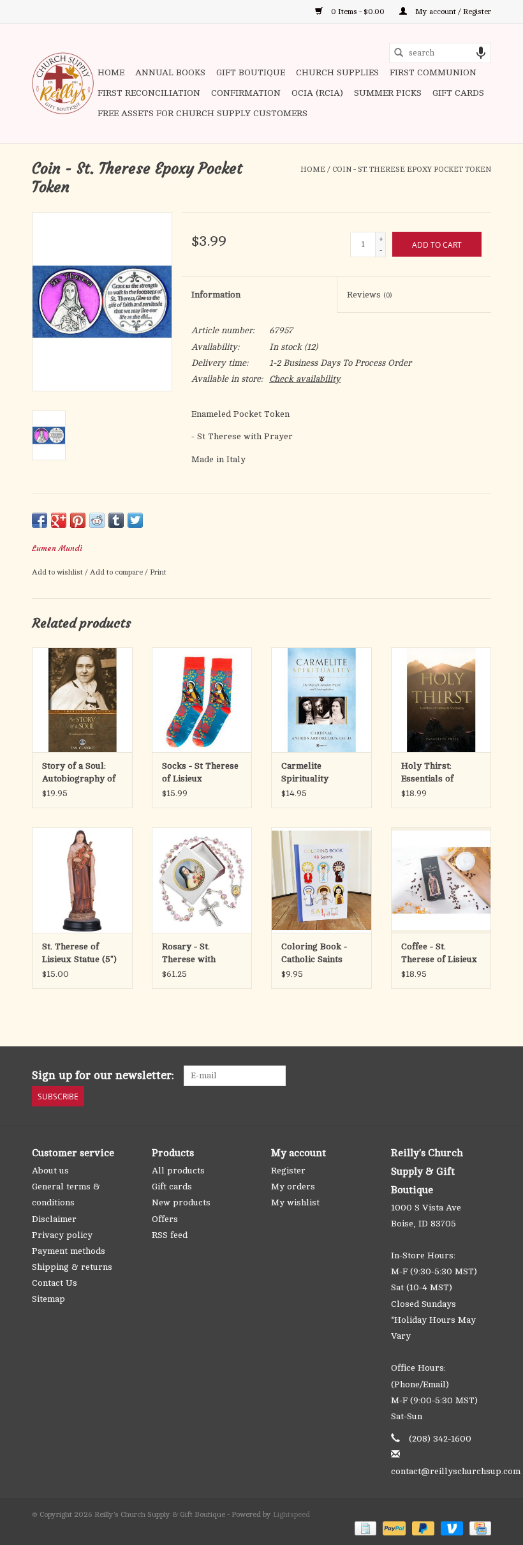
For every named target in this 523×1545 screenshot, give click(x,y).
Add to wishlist (58, 572)
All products (178, 1170)
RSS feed (170, 1235)
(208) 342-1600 (440, 1438)
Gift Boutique (250, 72)
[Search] (398, 53)
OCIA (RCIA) (317, 93)
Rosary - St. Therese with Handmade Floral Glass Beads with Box (197, 954)
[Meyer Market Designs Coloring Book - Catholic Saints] (321, 880)
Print (158, 572)
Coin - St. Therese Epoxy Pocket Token (411, 169)
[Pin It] (77, 520)
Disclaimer (54, 1219)
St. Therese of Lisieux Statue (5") (79, 953)
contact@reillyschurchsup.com (455, 1471)
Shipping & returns (72, 1267)
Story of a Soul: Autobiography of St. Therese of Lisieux (78, 773)
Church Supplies (337, 72)
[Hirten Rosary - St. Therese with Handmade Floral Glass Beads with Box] (202, 880)
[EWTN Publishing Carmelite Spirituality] (321, 700)
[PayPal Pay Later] (422, 1527)
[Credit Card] (478, 1527)
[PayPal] (392, 1527)
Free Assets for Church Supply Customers (202, 113)
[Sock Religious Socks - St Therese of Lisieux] (202, 700)
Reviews (369, 294)
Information (215, 294)
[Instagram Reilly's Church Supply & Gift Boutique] (481, 1076)
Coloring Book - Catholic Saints (314, 953)
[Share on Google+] (58, 520)
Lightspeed (291, 1514)
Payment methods (68, 1251)
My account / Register (452, 11)
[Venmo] (450, 1527)
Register (288, 1170)
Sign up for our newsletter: (103, 1075)
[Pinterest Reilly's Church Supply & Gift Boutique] (435, 1076)
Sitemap (48, 1299)
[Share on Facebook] (39, 520)
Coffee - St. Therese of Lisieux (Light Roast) (439, 954)
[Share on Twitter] (135, 520)
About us (50, 1170)
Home (111, 72)
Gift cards (458, 93)
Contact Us (54, 1283)
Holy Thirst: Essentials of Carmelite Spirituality (427, 773)
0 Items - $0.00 (358, 11)
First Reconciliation (149, 93)
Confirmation (246, 93)
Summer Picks (388, 93)
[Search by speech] (480, 53)
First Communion (433, 72)
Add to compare (117, 572)
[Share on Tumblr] (116, 520)
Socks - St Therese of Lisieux (200, 772)
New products (181, 1202)
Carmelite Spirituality (304, 772)
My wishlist (295, 1202)
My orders (293, 1186)
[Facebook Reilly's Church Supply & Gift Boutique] (412, 1076)
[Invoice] (364, 1527)
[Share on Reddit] (97, 520)
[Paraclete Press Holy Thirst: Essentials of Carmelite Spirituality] (441, 700)
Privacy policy (62, 1235)
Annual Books (170, 72)
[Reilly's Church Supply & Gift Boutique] (63, 83)
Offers (165, 1219)
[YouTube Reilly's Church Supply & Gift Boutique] (458, 1076)
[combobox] (440, 53)
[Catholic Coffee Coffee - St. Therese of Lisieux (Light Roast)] (441, 880)
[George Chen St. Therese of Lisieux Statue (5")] (82, 880)
